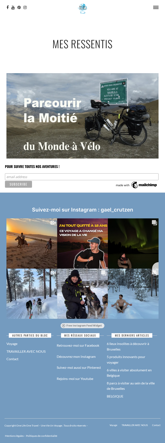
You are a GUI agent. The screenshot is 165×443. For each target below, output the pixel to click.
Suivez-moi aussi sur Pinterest (79, 367)
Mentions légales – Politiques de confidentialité (31, 435)
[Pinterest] (19, 7)
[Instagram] (25, 7)
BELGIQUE (115, 396)
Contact (12, 359)
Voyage (11, 344)
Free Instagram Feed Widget (84, 325)
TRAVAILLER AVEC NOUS (26, 351)
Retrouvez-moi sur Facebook (78, 345)
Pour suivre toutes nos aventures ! (32, 166)
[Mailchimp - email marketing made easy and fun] (136, 188)
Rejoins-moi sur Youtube (75, 378)
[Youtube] (13, 7)
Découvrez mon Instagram (76, 356)
